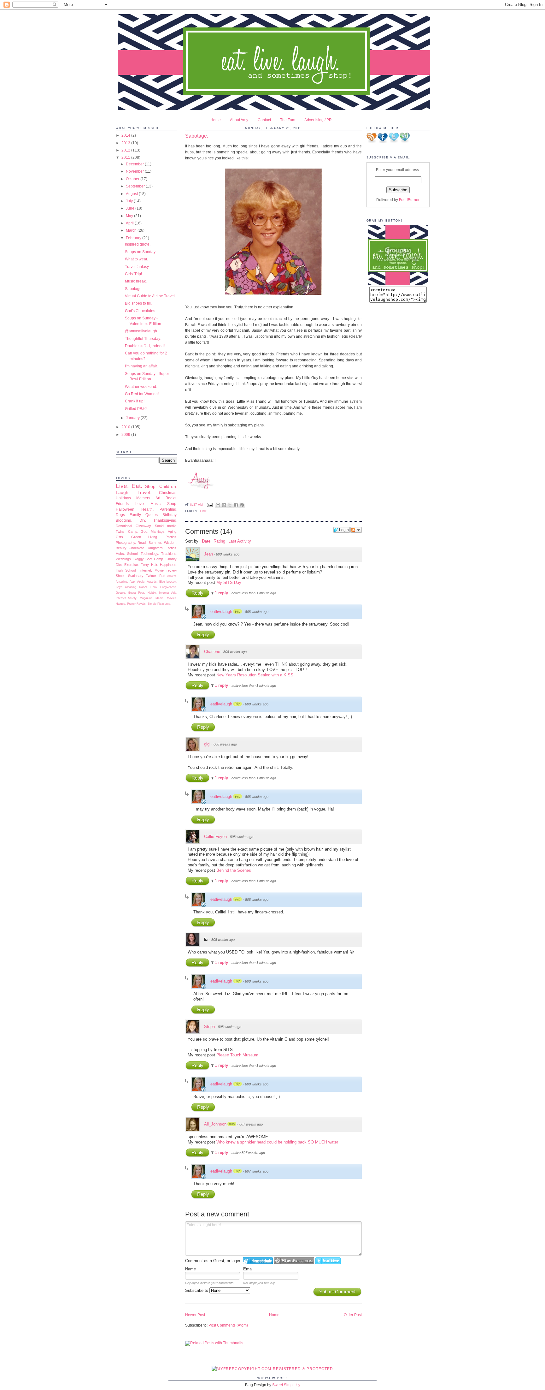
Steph (209, 1026)
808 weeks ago (227, 554)
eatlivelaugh (221, 611)
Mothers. (143, 498)
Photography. (126, 542)
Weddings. (124, 559)
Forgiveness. (168, 587)
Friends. (123, 504)
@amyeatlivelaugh (141, 331)
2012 (126, 150)
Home (215, 120)
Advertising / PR (318, 120)
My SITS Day (228, 582)
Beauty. (121, 548)
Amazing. (122, 581)
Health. (147, 509)
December (135, 164)
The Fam (287, 120)
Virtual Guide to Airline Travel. (150, 296)
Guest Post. (136, 592)
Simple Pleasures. (159, 603)
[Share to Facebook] (236, 505)
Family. (136, 515)
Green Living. (144, 537)
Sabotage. (134, 289)
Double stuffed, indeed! (145, 346)
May (130, 216)
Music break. (136, 281)
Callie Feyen (215, 836)
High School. (126, 570)
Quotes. (152, 515)
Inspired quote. (137, 244)
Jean (208, 554)
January (133, 418)
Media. (159, 598)
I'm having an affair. (141, 366)
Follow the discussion (356, 530)
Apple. (141, 581)
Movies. (172, 598)
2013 (126, 143)
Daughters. (155, 548)
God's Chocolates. (140, 311)
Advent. (172, 576)
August (132, 194)
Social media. (166, 526)
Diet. (119, 565)
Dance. (144, 587)
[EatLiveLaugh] (398, 284)
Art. (158, 498)
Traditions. (169, 553)
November (135, 171)
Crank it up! (134, 401)
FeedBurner (409, 200)
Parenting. (168, 509)
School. (132, 553)
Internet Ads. (168, 592)
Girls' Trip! (133, 274)
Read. (142, 542)
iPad (162, 576)
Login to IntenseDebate (258, 1260)
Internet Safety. (127, 598)
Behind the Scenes (233, 870)
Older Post (353, 1315)
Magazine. (146, 598)
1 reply (222, 593)
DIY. (142, 520)
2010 (126, 427)
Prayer (131, 603)
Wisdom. (170, 542)
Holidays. (124, 498)
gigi (207, 744)
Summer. (155, 542)
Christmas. (168, 492)
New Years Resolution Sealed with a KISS (254, 675)
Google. (121, 592)
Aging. (172, 531)
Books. (171, 498)
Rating (219, 541)
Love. (140, 504)
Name (190, 1269)
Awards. (152, 581)
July (130, 201)
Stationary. (136, 576)
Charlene (212, 651)
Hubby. (152, 592)
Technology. (150, 553)
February (134, 238)
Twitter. (151, 576)
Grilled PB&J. (136, 409)
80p (232, 1124)
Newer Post (195, 1315)
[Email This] (218, 505)
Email (248, 1269)
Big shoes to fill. (138, 303)
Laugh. (123, 492)
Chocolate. (137, 548)
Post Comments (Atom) (228, 1325)
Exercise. (131, 565)
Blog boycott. (168, 581)
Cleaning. (131, 587)
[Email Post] (209, 504)
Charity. (171, 559)
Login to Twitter (328, 1260)
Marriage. (158, 531)
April (130, 223)
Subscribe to (197, 1290)
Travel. (144, 492)
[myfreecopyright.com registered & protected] (272, 1369)
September (136, 186)
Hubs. (120, 553)
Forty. (145, 565)
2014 (126, 135)
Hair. (154, 565)
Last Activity (239, 541)
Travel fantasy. (137, 266)
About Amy (239, 120)
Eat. (137, 486)
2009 (126, 434)
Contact (264, 120)
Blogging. (124, 520)
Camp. (133, 531)
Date (206, 541)
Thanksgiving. (165, 520)
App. (133, 581)
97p (237, 611)
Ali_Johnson (215, 1124)
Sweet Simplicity (286, 1385)
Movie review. (166, 570)
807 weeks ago (251, 1124)
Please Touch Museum (237, 1055)
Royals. (142, 603)
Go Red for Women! (142, 394)
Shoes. (121, 576)
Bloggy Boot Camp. (148, 559)
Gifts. (120, 537)
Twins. (121, 531)
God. (144, 531)
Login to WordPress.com (294, 1260)
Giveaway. (144, 526)
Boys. (119, 587)
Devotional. (124, 526)
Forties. (171, 548)
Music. (155, 504)
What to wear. (136, 259)
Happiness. (168, 565)
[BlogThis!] (224, 505)
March (132, 230)
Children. (168, 486)
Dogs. (121, 515)
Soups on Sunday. (140, 252)
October (133, 179)
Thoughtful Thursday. (143, 338)
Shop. (151, 486)
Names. (121, 603)
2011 (126, 157)
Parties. (171, 537)
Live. (122, 486)
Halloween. (125, 509)
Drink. (154, 587)
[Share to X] (230, 505)
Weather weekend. (141, 386)
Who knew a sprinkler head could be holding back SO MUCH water (277, 1142)
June (130, 208)
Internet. (145, 570)
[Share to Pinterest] (242, 505)
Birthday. (169, 515)
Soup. (172, 504)
